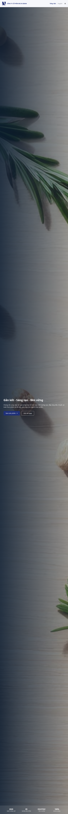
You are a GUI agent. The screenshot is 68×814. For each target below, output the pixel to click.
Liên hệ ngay (27, 413)
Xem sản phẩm (11, 413)
